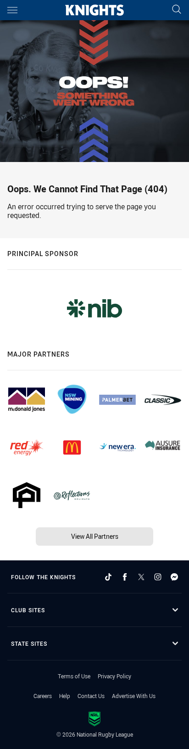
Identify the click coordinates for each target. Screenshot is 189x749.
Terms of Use (74, 676)
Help (64, 695)
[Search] (177, 10)
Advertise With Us (134, 695)
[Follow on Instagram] (157, 577)
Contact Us (91, 695)
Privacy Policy (114, 676)
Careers (42, 695)
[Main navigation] (12, 10)
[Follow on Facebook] (124, 577)
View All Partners (94, 536)
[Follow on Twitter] (141, 577)
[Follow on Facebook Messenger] (174, 577)
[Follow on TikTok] (108, 577)
